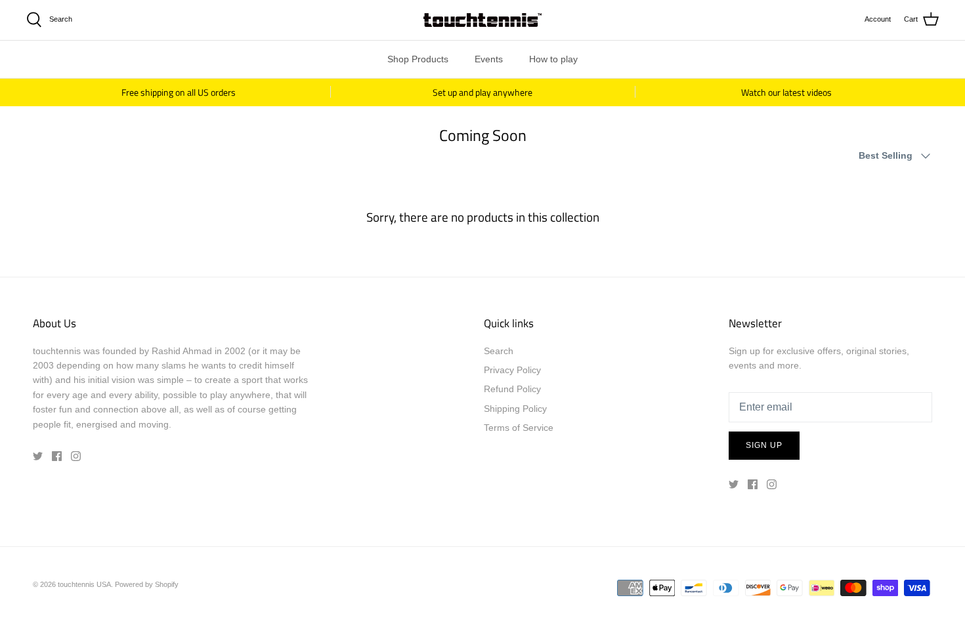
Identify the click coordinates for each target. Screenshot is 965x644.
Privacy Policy (512, 370)
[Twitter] (38, 456)
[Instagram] (76, 456)
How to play (553, 59)
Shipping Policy (515, 408)
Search (498, 351)
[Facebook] (57, 456)
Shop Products (417, 59)
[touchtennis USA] (482, 20)
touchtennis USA (84, 584)
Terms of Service (518, 427)
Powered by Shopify (147, 584)
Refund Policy (512, 389)
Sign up (764, 445)
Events (489, 59)
